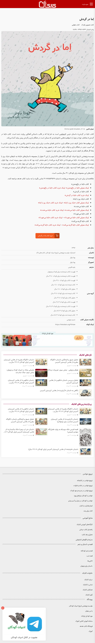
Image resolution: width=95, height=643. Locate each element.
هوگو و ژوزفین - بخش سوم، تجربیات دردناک (63, 370)
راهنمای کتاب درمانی (86, 529)
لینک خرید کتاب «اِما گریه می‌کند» (47, 225)
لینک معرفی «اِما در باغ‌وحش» (77, 188)
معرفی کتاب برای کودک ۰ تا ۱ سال (64, 289)
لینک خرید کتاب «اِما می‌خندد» (52, 210)
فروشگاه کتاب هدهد (86, 626)
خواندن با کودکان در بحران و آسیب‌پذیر (80, 500)
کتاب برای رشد (88, 511)
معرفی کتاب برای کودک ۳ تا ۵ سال (64, 310)
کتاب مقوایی (76, 24)
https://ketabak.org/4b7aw (65, 324)
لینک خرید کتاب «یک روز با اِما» (50, 202)
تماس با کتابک (88, 584)
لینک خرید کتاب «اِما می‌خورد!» (50, 217)
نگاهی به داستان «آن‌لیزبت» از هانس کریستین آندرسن (59, 390)
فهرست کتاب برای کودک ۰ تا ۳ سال (64, 280)
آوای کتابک (89, 594)
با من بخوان (89, 611)
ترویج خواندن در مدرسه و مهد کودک (81, 490)
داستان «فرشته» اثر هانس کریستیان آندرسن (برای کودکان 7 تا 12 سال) (53, 449)
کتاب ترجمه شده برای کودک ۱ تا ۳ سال (63, 293)
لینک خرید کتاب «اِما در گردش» (77, 195)
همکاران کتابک (88, 589)
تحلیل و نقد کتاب (87, 534)
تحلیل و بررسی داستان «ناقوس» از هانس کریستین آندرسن (63, 381)
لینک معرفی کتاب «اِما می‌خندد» (77, 210)
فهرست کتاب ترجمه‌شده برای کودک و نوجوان (61, 271)
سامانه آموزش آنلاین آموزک (84, 621)
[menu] (91, 5)
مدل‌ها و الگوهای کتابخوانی (84, 539)
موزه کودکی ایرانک (87, 616)
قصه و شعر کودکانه (87, 550)
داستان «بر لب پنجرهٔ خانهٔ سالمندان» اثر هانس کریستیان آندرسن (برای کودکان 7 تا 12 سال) (19, 430)
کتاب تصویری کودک (87, 24)
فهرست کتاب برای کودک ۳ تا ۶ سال (64, 302)
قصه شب (90, 556)
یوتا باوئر (72, 257)
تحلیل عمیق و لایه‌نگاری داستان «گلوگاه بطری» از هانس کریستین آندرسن (64, 361)
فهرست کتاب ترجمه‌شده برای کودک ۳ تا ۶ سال (60, 306)
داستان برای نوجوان (86, 566)
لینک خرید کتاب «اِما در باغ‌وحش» (52, 188)
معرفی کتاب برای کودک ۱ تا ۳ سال (64, 297)
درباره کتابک (88, 579)
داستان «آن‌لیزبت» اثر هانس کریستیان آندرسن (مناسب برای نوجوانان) (64, 420)
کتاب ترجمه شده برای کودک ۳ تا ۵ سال (63, 315)
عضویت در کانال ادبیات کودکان (24, 637)
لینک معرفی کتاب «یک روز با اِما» (76, 202)
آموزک (91, 631)
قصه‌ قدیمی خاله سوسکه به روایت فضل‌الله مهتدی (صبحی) (63, 430)
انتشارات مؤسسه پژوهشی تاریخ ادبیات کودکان (60, 252)
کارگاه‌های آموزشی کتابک (85, 524)
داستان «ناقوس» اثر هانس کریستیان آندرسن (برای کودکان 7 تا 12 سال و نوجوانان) (21, 381)
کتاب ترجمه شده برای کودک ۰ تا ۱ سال (63, 284)
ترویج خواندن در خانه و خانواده (83, 485)
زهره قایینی (71, 267)
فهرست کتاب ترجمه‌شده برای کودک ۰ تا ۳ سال (60, 276)
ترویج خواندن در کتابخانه (85, 480)
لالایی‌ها (90, 561)
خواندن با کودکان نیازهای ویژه (83, 495)
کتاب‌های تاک (40, 252)
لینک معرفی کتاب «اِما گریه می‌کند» (75, 225)
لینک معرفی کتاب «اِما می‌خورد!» (76, 217)
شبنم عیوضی (71, 319)
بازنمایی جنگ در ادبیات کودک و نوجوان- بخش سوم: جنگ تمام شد (20, 371)
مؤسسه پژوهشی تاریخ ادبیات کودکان (81, 606)
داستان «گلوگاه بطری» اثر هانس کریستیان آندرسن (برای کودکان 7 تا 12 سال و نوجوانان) (19, 361)
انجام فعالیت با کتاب (86, 505)
